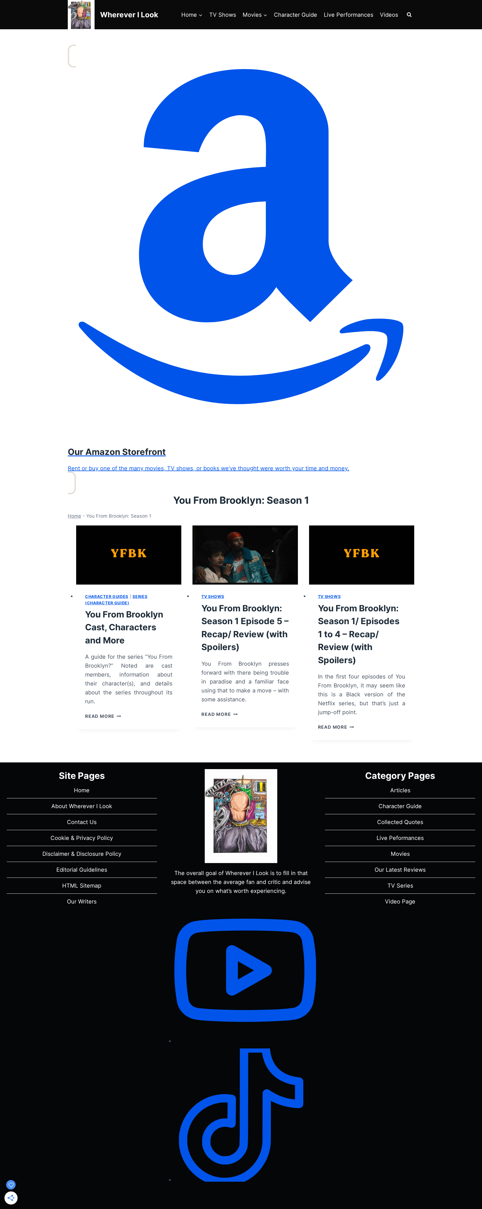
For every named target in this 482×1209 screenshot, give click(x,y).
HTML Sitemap (81, 885)
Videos (389, 14)
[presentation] (128, 555)
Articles (400, 790)
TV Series (400, 885)
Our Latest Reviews (400, 869)
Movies (400, 854)
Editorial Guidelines (81, 869)
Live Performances (348, 14)
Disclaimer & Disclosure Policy (81, 854)
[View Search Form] (409, 15)
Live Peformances (400, 838)
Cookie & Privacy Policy (81, 838)
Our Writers (82, 901)
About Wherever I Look (81, 806)
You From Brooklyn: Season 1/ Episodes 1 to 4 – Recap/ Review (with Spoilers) (358, 634)
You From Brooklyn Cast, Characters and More (124, 627)
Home (74, 516)
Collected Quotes (400, 822)
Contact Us (82, 822)
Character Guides (106, 596)
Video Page (400, 901)
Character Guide (295, 14)
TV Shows (222, 14)
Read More (103, 716)
